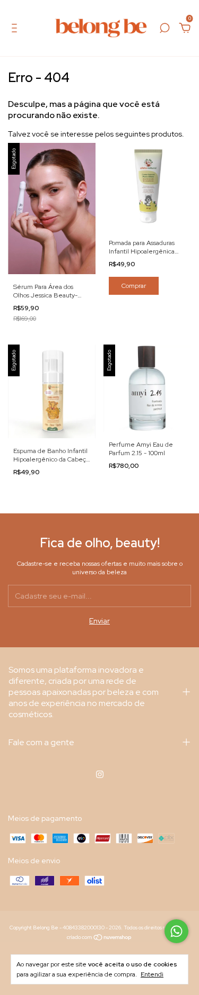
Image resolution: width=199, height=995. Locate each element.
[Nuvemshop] (99, 938)
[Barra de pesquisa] (164, 30)
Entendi (152, 974)
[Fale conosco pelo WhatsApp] (176, 931)
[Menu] (16, 30)
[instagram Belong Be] (100, 774)
